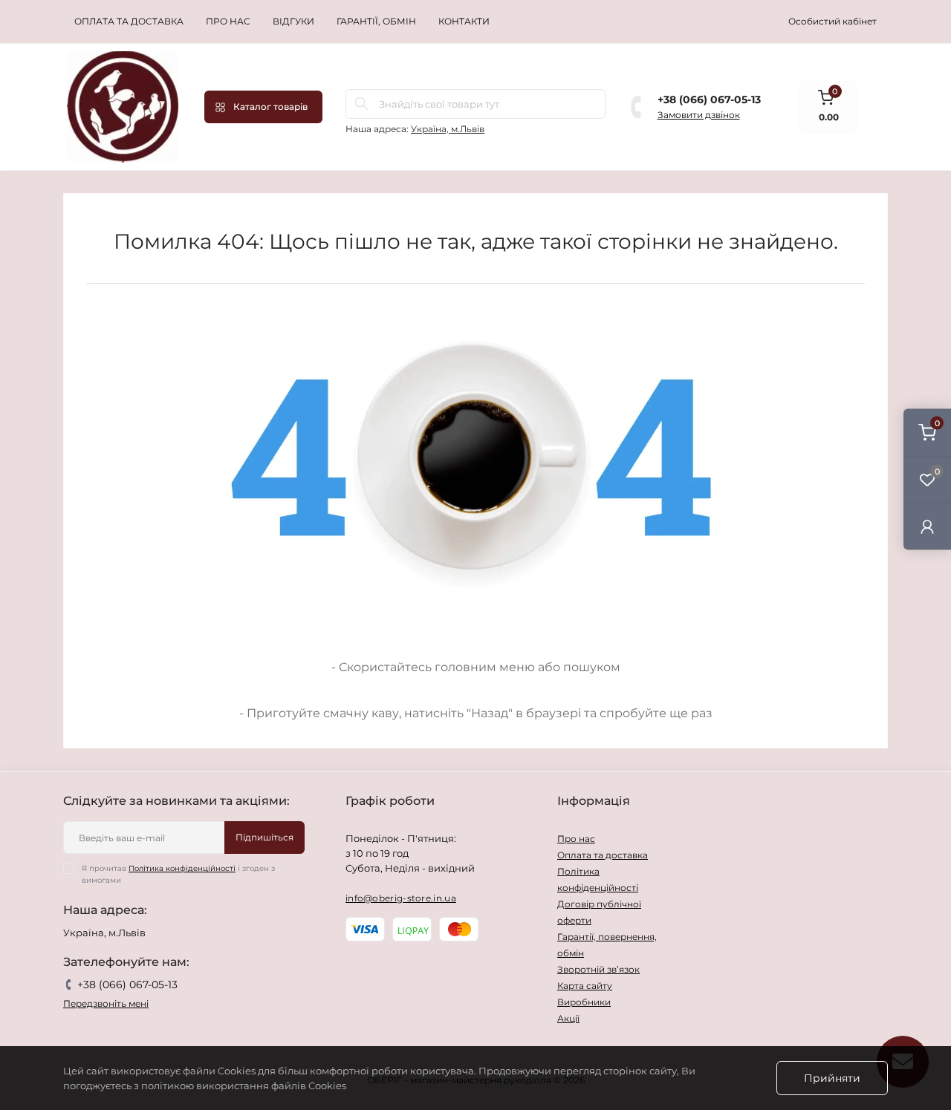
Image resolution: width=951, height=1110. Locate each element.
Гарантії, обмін (376, 21)
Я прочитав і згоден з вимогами (178, 874)
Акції (568, 1018)
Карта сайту (584, 985)
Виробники (584, 1002)
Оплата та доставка (129, 21)
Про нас (228, 21)
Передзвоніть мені (106, 1003)
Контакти (464, 21)
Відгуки (293, 21)
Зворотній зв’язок (598, 969)
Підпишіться (264, 837)
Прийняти (832, 1078)
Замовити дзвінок (699, 114)
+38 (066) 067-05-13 (709, 99)
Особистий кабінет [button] (832, 21)
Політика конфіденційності (182, 868)
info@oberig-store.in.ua (400, 898)
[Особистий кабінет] (927, 526)
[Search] (361, 104)
